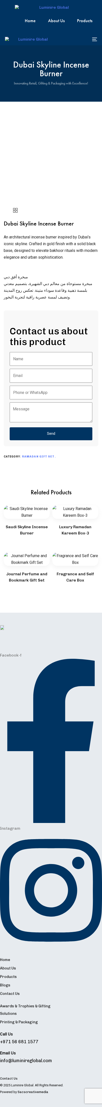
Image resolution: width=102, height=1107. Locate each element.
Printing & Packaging (19, 1022)
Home (30, 20)
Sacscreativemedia (33, 1092)
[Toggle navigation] (81, 39)
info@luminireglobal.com (26, 1060)
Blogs (5, 985)
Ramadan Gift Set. (39, 456)
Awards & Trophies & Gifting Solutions (25, 1010)
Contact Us (10, 993)
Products (84, 20)
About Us (56, 20)
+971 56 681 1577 (19, 1041)
